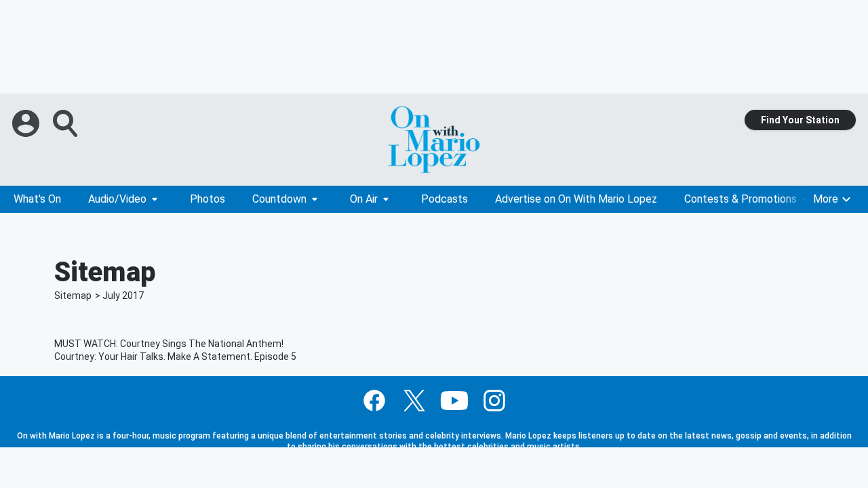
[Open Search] (66, 123)
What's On (37, 198)
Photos (207, 198)
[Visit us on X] (414, 400)
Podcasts (444, 198)
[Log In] (27, 123)
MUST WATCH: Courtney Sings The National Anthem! (168, 343)
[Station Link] (434, 140)
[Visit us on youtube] (454, 400)
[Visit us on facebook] (374, 400)
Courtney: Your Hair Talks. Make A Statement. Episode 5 (175, 356)
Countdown (279, 198)
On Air (364, 198)
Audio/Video (117, 198)
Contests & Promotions (740, 198)
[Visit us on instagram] (494, 400)
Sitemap (73, 295)
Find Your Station (800, 120)
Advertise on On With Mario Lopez (576, 198)
